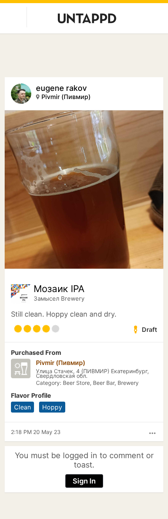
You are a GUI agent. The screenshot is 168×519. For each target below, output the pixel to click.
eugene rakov (61, 88)
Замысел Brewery (59, 298)
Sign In (84, 481)
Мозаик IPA (59, 289)
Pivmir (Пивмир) (66, 97)
